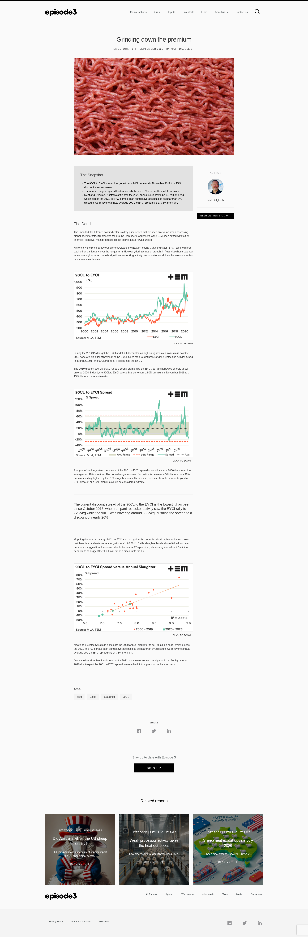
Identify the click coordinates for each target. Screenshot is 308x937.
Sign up (154, 768)
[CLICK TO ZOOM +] (133, 339)
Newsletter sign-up (215, 216)
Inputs (171, 12)
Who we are (187, 894)
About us (220, 12)
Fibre (204, 12)
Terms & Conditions (81, 921)
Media (239, 894)
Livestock (188, 12)
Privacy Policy (56, 921)
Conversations (138, 12)
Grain (157, 12)
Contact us (241, 12)
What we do (208, 894)
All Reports (151, 894)
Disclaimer (104, 921)
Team (225, 894)
